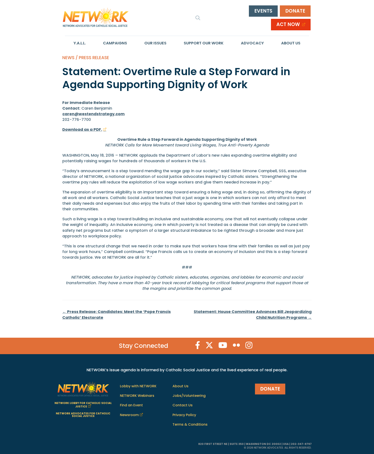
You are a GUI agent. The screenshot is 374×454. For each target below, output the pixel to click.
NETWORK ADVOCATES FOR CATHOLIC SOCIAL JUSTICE (83, 415)
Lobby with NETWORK (138, 386)
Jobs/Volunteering (189, 395)
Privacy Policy (184, 414)
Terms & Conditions (190, 424)
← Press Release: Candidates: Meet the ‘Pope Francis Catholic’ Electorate (116, 314)
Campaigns (115, 43)
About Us (290, 43)
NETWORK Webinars (137, 395)
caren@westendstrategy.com (93, 114)
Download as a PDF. (82, 129)
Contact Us (182, 405)
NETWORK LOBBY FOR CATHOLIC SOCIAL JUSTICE (83, 404)
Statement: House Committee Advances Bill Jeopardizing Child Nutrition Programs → (253, 314)
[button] (197, 18)
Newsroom (129, 414)
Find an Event (131, 405)
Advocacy (252, 43)
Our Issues (155, 43)
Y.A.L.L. (80, 43)
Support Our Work (204, 43)
